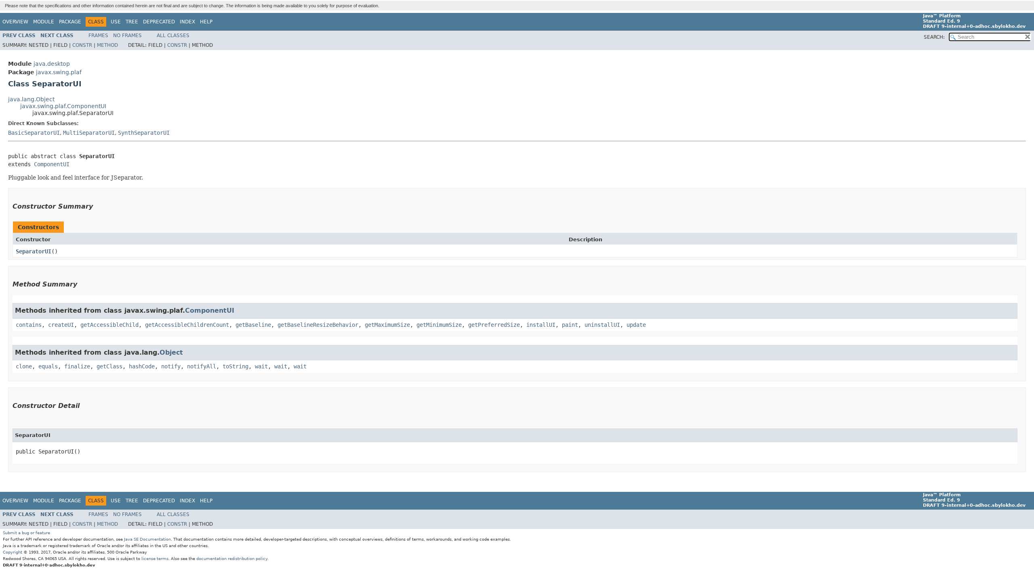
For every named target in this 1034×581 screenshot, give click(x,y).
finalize (77, 366)
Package (70, 22)
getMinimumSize (439, 325)
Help (206, 22)
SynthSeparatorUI (144, 133)
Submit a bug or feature (26, 533)
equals (48, 366)
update (636, 325)
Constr (82, 45)
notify (171, 366)
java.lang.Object (31, 99)
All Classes (173, 35)
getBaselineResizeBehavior (317, 325)
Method (107, 45)
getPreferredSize (494, 325)
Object (171, 352)
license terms (154, 558)
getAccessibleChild (109, 325)
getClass (109, 366)
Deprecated (159, 22)
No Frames (127, 35)
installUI (540, 325)
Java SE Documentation (147, 539)
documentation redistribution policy (231, 558)
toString (235, 366)
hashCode (142, 366)
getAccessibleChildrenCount (187, 325)
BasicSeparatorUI (34, 133)
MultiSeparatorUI (89, 133)
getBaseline (253, 325)
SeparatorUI (33, 251)
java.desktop (52, 64)
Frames (98, 35)
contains (29, 325)
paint (570, 325)
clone (24, 366)
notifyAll (201, 366)
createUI (61, 325)
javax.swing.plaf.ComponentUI (63, 106)
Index (187, 22)
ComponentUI (51, 164)
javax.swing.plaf (59, 72)
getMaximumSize (387, 325)
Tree (132, 22)
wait (261, 366)
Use (116, 22)
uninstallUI (602, 325)
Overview (15, 22)
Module (43, 22)
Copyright (12, 552)
